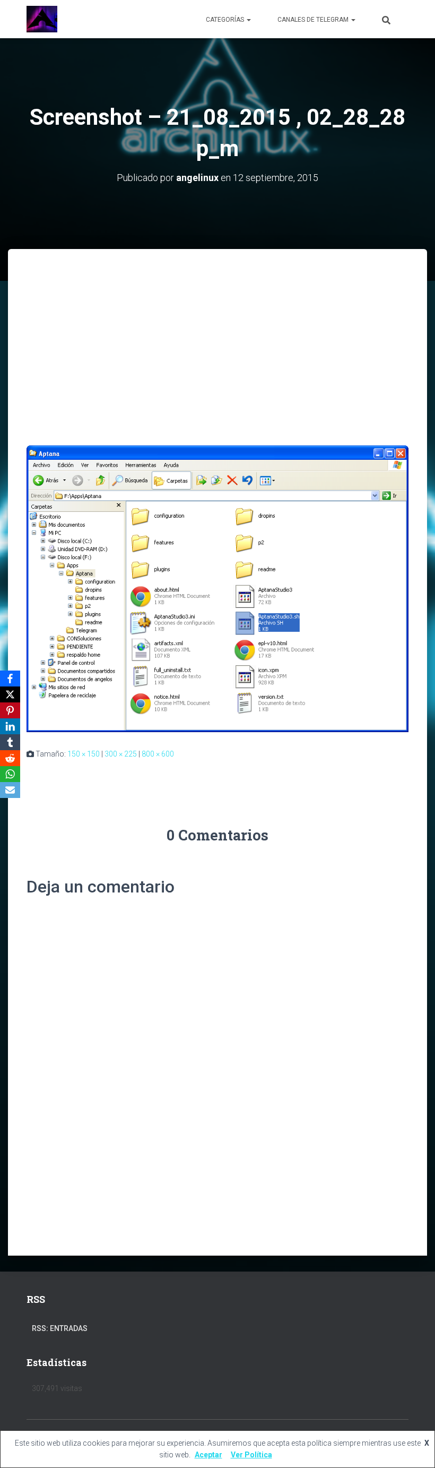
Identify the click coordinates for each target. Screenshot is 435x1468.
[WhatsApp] (10, 774)
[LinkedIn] (10, 726)
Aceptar (208, 1454)
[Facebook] (10, 678)
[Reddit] (10, 758)
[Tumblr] (10, 742)
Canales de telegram (313, 19)
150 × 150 (83, 754)
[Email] (10, 790)
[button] (248, 19)
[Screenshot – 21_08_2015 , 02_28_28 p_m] (217, 587)
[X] (10, 694)
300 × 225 (121, 754)
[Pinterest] (10, 710)
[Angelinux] (42, 19)
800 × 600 (158, 754)
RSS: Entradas (60, 1328)
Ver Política (251, 1454)
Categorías (226, 19)
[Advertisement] (217, 328)
